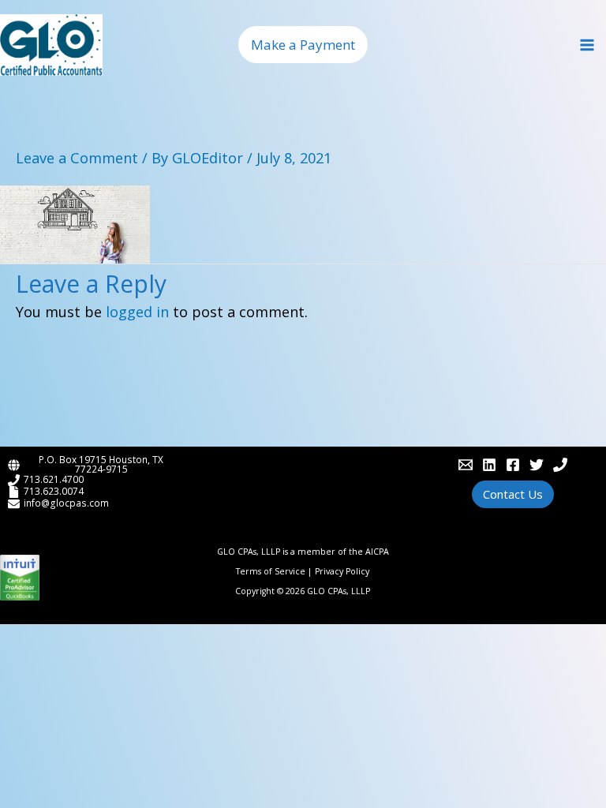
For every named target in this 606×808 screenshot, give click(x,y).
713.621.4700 (54, 479)
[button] (303, 44)
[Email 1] (465, 465)
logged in (137, 311)
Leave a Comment (77, 157)
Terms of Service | (275, 571)
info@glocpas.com (66, 502)
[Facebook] (513, 465)
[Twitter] (536, 465)
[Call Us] (560, 465)
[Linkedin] (489, 465)
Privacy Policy (342, 571)
